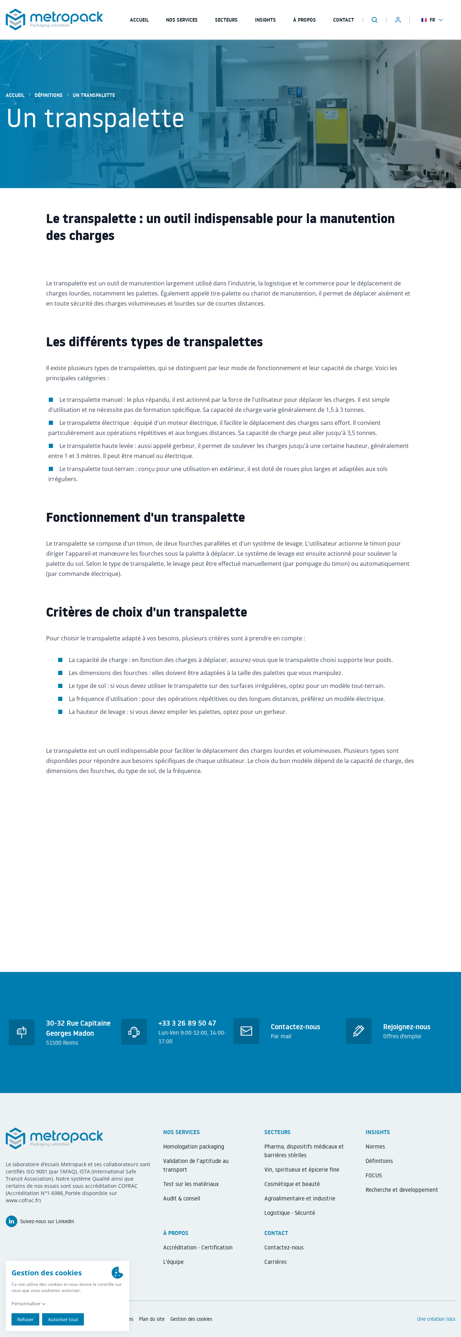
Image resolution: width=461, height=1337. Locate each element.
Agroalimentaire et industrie (299, 1198)
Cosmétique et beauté (292, 1183)
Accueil (15, 95)
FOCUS (374, 1175)
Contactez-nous (284, 1247)
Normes (375, 1146)
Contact (343, 19)
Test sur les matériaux (191, 1183)
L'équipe (173, 1261)
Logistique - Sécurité (289, 1212)
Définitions (49, 95)
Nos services (182, 19)
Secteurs (226, 19)
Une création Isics (436, 1319)
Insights (265, 19)
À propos (304, 19)
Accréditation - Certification (198, 1247)
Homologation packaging (193, 1146)
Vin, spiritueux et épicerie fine (301, 1169)
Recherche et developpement (402, 1189)
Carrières (275, 1261)
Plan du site (152, 1319)
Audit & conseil (181, 1198)
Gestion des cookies (191, 1319)
